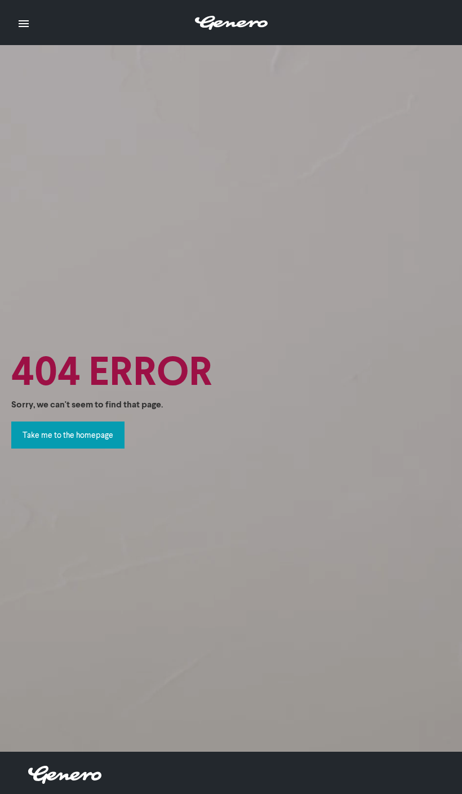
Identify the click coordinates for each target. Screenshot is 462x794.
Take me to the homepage (68, 435)
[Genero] (64, 780)
